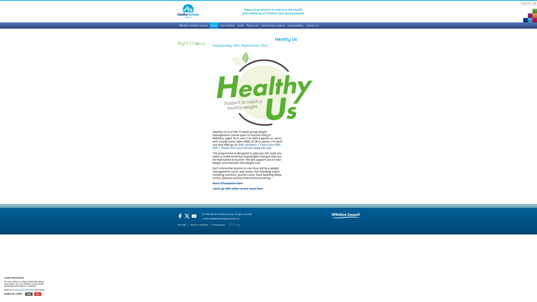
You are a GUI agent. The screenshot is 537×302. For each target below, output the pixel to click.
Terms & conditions (199, 224)
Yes (29, 294)
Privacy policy (218, 224)
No (37, 294)
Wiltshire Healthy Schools (222, 214)
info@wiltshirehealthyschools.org (224, 218)
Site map (182, 224)
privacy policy (19, 289)
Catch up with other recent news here (238, 188)
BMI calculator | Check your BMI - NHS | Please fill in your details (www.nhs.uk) (247, 146)
